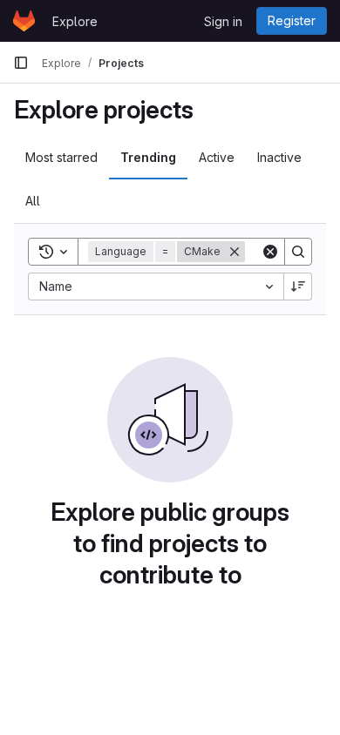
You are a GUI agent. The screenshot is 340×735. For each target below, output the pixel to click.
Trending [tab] (148, 157)
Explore (75, 21)
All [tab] (32, 200)
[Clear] (270, 251)
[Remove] (234, 251)
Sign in (223, 21)
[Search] (298, 252)
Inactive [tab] (279, 157)
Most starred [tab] (61, 157)
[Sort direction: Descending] (298, 286)
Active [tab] (217, 157)
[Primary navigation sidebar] (21, 63)
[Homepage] (24, 21)
